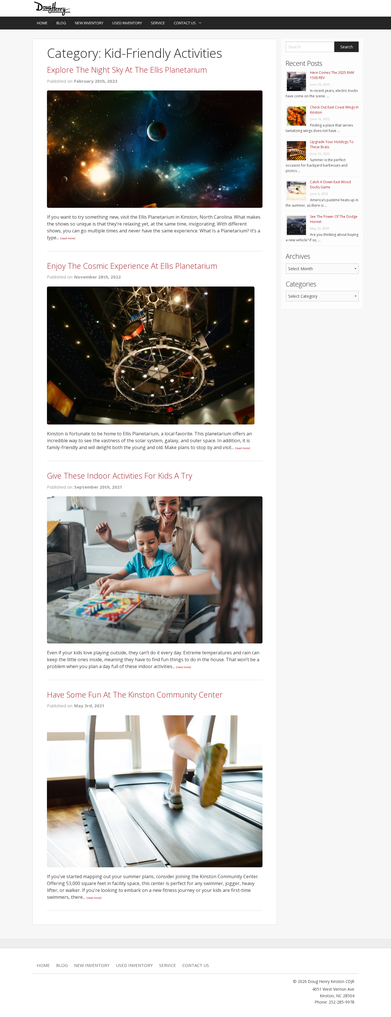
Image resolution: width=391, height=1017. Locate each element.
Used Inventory (127, 22)
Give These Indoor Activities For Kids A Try (119, 475)
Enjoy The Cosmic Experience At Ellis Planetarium (132, 265)
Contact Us (185, 22)
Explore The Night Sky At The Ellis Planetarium (127, 69)
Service (158, 22)
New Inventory (89, 22)
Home (42, 22)
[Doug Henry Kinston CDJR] (52, 8)
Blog (61, 22)
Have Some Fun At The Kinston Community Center (135, 694)
